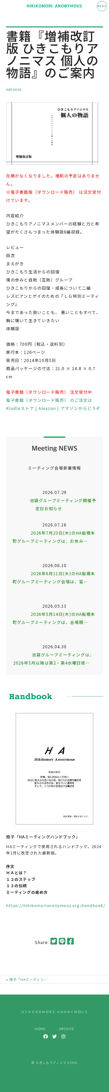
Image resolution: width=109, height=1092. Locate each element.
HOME (40, 1028)
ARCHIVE (14, 89)
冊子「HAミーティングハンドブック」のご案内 (48, 979)
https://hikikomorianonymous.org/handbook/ (55, 905)
